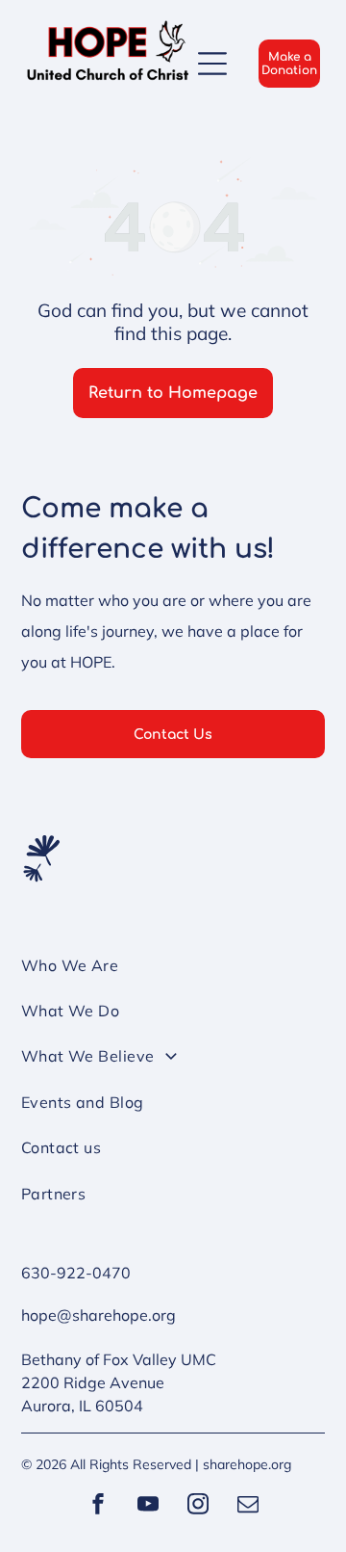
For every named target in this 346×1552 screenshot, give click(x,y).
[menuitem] (173, 973)
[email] (248, 1506)
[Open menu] (212, 63)
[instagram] (198, 1506)
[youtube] (148, 1506)
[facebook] (98, 1506)
